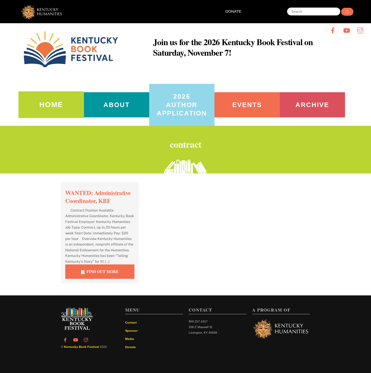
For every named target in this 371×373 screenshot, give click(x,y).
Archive (312, 104)
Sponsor (131, 330)
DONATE (233, 11)
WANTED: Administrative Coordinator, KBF (98, 196)
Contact (131, 322)
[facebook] (333, 30)
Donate (130, 347)
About (116, 104)
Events (247, 104)
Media (129, 339)
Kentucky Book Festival (81, 346)
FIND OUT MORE (103, 271)
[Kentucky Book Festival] (77, 328)
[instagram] (361, 30)
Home (51, 105)
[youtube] (347, 30)
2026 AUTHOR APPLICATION (182, 105)
